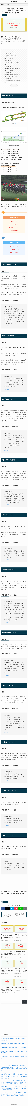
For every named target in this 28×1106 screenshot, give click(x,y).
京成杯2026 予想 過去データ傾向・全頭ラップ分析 (13, 1043)
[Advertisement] (14, 1018)
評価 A (9, 60)
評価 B (9, 66)
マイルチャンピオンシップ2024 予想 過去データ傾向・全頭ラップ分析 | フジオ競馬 (14, 1069)
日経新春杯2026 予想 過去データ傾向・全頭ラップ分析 (14, 1047)
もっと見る (14, 85)
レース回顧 (5, 901)
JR (15, 123)
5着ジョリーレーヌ (9, 82)
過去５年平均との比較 (12, 56)
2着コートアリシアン (9, 64)
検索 (24, 1002)
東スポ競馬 (6, 325)
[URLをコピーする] (25, 908)
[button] (3, 908)
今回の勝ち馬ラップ (9, 54)
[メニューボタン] (1, 1)
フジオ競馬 (14, 1)
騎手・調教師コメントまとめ (13, 62)
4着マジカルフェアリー (10, 76)
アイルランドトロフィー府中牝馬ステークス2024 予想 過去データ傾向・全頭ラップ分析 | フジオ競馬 (14, 1076)
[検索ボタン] (26, 1)
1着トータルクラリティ (10, 58)
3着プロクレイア (8, 70)
